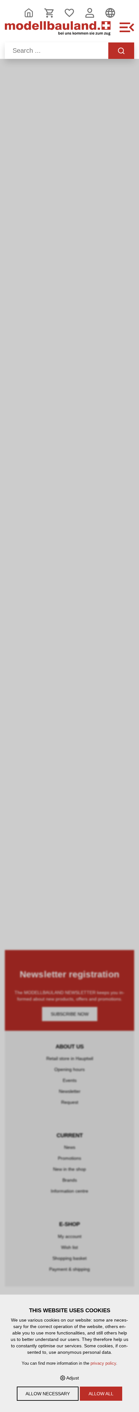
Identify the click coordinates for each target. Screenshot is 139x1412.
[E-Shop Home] (58, 31)
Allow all (101, 1393)
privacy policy (103, 1363)
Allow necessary (48, 1393)
